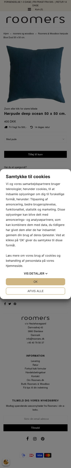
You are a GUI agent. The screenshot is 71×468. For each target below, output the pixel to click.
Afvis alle (35, 291)
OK (35, 281)
